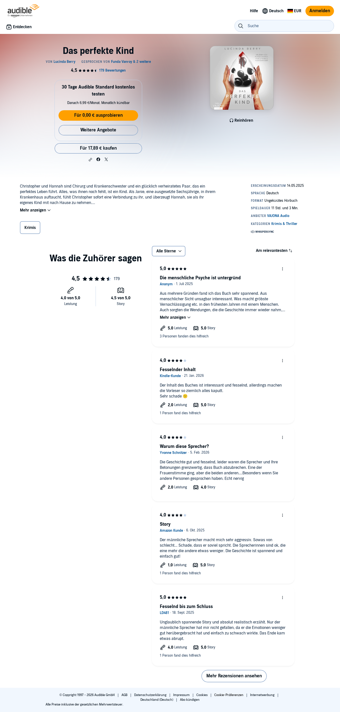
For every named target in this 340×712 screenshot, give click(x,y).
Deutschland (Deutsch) (157, 700)
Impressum (181, 695)
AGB (124, 695)
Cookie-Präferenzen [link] (228, 695)
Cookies (202, 695)
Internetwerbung (262, 695)
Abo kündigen (190, 700)
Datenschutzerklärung (150, 695)
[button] (90, 160)
